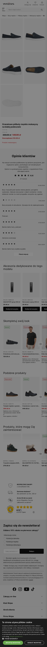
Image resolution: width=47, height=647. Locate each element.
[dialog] (23, 323)
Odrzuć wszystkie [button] (34, 643)
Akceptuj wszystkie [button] (13, 643)
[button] (23, 639)
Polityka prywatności (16, 636)
